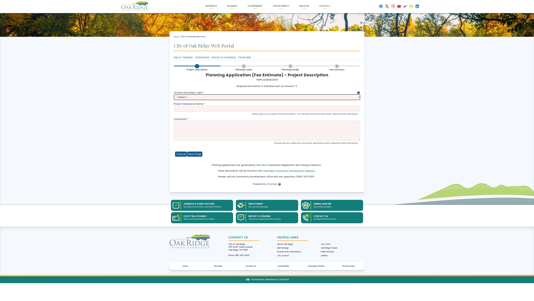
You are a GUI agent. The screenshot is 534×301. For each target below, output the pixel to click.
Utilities (324, 255)
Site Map (218, 266)
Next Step (194, 154)
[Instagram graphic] (393, 6)
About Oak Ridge (285, 244)
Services (304, 6)
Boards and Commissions (289, 251)
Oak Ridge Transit (329, 248)
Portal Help (244, 57)
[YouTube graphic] (399, 6)
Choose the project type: (189, 92)
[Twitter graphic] (387, 6)
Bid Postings (283, 248)
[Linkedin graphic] (417, 6)
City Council (283, 255)
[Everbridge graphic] (405, 6)
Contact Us (250, 266)
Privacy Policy (348, 266)
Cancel (181, 154)
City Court (326, 244)
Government (255, 6)
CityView (272, 184)
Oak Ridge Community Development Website (289, 170)
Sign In (177, 57)
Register (188, 57)
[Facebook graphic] (381, 6)
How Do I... (325, 6)
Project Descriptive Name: (189, 103)
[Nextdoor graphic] (411, 6)
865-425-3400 (242, 255)
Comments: (181, 119)
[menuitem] (211, 6)
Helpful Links (287, 237)
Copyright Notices (316, 266)
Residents (211, 6)
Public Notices (327, 251)
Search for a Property (224, 57)
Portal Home (202, 57)
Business (232, 6)
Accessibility (283, 266)
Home (176, 36)
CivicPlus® (284, 279)
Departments (281, 6)
